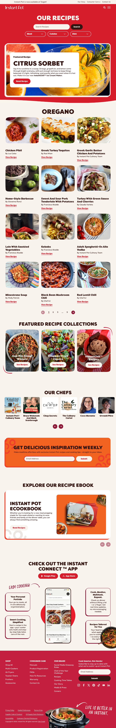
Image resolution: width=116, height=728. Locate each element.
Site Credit (41, 721)
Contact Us (35, 683)
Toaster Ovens (11, 676)
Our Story (58, 684)
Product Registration (39, 669)
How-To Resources (38, 676)
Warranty (34, 679)
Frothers (9, 679)
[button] (104, 7)
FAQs (32, 672)
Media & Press (60, 688)
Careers (57, 691)
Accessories (10, 683)
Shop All (9, 665)
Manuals (33, 665)
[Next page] (73, 312)
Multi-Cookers (11, 669)
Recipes (57, 677)
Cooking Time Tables (63, 680)
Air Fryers (9, 672)
